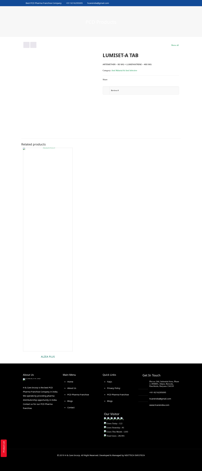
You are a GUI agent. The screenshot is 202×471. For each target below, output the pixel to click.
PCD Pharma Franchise (78, 394)
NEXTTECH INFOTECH (134, 455)
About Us (71, 388)
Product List (3, 446)
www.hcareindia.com (159, 405)
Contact (70, 407)
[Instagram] (174, 3)
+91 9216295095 (74, 3)
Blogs (70, 401)
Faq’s (109, 381)
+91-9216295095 (157, 392)
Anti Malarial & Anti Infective (124, 70)
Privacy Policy (113, 388)
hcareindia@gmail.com (98, 3)
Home (70, 381)
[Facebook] (156, 3)
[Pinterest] (171, 3)
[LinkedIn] (167, 3)
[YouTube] (163, 3)
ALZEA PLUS (48, 356)
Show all (175, 45)
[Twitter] (160, 3)
